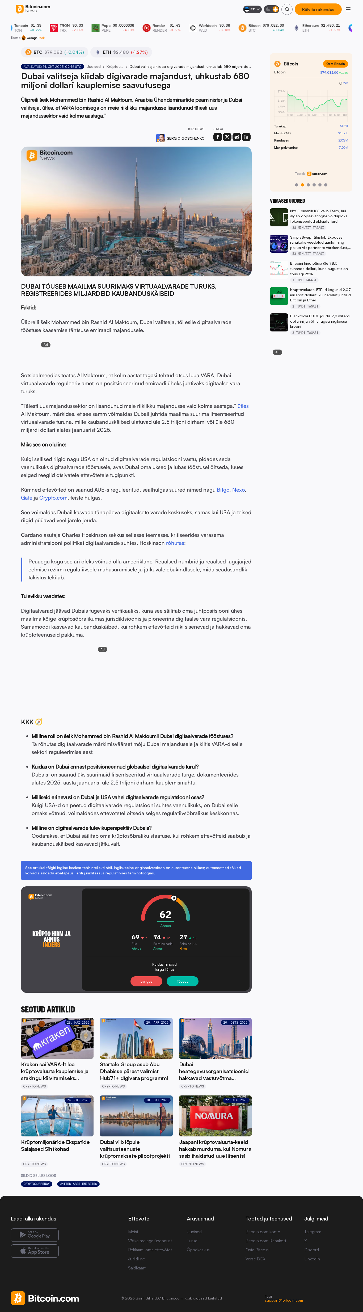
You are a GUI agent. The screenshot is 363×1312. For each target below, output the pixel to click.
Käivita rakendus (318, 9)
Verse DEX (255, 1258)
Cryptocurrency (37, 1184)
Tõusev (182, 981)
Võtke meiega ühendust (150, 1240)
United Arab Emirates (78, 1184)
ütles (243, 405)
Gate (26, 497)
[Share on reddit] (237, 137)
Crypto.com (53, 497)
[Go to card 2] (302, 184)
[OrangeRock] (33, 37)
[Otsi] (287, 9)
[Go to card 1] (296, 184)
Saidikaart (137, 1268)
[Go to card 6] (325, 184)
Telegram (312, 1231)
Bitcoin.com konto (263, 1231)
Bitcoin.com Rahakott (266, 1240)
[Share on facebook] (217, 137)
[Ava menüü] (348, 9)
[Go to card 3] (308, 184)
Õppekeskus (198, 1249)
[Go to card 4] (314, 184)
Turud (192, 1240)
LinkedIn (312, 1258)
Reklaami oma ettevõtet (150, 1249)
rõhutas (175, 542)
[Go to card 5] (320, 184)
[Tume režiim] (271, 9)
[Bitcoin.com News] (33, 9)
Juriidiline (136, 1258)
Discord (311, 1249)
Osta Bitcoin (335, 64)
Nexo (238, 489)
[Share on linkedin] (246, 137)
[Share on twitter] (227, 137)
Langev (147, 981)
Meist (133, 1231)
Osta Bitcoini (257, 1249)
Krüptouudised (115, 66)
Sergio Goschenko (186, 138)
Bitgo (223, 489)
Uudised (94, 66)
